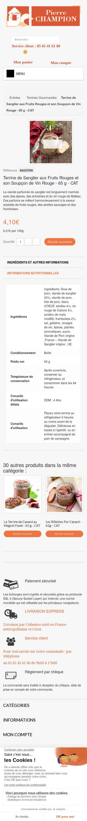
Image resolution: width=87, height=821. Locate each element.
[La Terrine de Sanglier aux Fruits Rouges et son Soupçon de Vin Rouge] (51, 142)
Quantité (9, 241)
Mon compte (17, 734)
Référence (10, 170)
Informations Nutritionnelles (33, 273)
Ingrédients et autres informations (37, 262)
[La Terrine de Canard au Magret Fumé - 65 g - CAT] (22, 494)
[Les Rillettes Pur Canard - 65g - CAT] (64, 494)
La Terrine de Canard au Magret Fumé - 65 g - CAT (22, 523)
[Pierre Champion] (43, 16)
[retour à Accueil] (10, 91)
